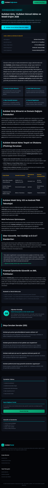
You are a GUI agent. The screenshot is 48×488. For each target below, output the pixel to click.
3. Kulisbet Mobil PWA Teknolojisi (10, 388)
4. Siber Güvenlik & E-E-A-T (9, 391)
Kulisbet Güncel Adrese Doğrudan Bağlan (17, 27)
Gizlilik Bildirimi (5, 472)
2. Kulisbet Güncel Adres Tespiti (10, 385)
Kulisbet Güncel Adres (6, 460)
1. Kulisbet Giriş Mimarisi (8, 383)
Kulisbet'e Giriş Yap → (39, 2)
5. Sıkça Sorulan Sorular (8, 393)
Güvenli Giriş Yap (24, 411)
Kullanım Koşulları (5, 474)
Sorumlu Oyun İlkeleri (6, 476)
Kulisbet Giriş (4, 458)
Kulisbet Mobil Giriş (6, 463)
